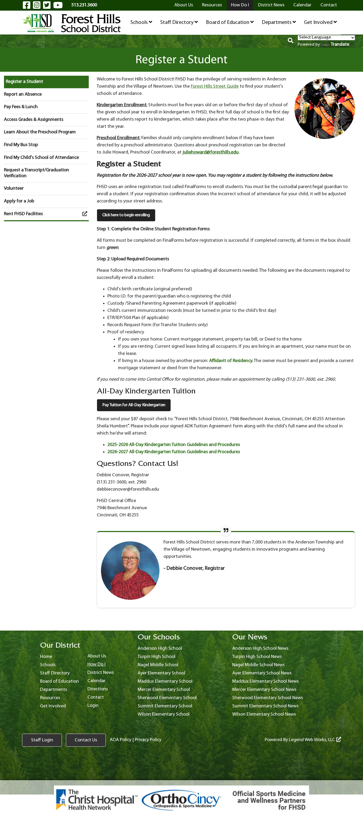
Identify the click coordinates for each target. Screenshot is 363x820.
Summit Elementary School (165, 706)
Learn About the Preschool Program (40, 132)
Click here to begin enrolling (126, 215)
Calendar (302, 5)
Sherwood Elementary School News (267, 697)
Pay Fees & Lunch (21, 106)
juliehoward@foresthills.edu (211, 152)
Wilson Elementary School (163, 714)
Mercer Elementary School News (264, 689)
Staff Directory (177, 22)
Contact (328, 5)
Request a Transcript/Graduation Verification (36, 173)
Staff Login (42, 740)
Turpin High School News (257, 656)
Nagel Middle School (158, 665)
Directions (97, 689)
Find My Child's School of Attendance (41, 157)
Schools (139, 22)
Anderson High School (160, 648)
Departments (277, 22)
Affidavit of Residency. (231, 360)
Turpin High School (156, 656)
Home (46, 656)
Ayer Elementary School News (262, 673)
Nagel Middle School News (258, 665)
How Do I (240, 5)
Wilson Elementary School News (264, 714)
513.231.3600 (84, 5)
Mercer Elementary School (164, 689)
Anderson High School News (260, 648)
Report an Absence (23, 94)
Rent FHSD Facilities (23, 213)
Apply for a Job (19, 201)
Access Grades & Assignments (33, 119)
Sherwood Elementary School (167, 697)
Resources (212, 5)
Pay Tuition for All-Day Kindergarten (133, 405)
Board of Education (228, 22)
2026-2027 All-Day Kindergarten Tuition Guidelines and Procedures (173, 451)
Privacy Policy (148, 739)
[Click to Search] (290, 41)
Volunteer (14, 188)
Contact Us (86, 740)
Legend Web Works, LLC (312, 739)
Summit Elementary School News (265, 706)
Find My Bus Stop (21, 144)
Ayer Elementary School (161, 673)
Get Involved (319, 22)
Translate (340, 44)
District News (271, 5)
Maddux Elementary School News (265, 681)
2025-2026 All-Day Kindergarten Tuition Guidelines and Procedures (173, 444)
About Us (183, 5)
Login (93, 705)
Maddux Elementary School (165, 681)
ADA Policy (120, 739)
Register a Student (24, 81)
